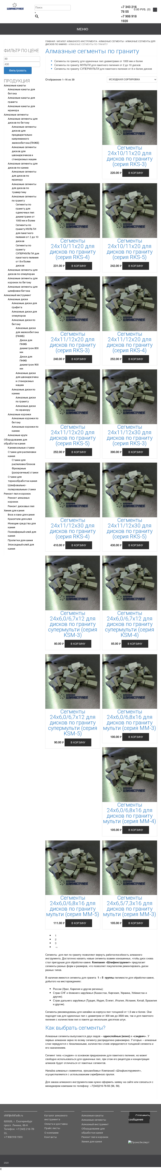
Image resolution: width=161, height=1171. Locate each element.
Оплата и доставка (56, 1123)
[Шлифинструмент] (15, 6)
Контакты (50, 1137)
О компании (51, 1132)
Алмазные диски (18, 299)
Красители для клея (20, 518)
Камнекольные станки (21, 447)
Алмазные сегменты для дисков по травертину (24, 188)
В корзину (135, 173)
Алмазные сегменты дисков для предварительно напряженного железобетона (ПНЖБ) (25, 134)
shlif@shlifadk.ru (13, 1115)
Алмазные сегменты (16, 114)
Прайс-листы (52, 1128)
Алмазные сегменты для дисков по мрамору (24, 175)
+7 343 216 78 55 (129, 9)
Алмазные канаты (15, 85)
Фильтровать (18, 70)
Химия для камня (14, 510)
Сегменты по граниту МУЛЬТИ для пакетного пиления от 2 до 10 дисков (27, 233)
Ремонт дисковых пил (21, 506)
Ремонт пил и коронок (17, 493)
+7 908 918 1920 (129, 18)
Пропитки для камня (20, 540)
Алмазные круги (17, 435)
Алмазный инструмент (17, 295)
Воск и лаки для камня (21, 514)
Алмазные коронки (19, 414)
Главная (50, 41)
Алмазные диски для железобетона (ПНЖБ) (27, 332)
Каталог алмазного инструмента (77, 41)
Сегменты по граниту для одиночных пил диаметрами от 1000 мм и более (25, 212)
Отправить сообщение (139, 1117)
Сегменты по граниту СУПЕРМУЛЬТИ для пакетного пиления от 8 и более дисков (103, 68)
